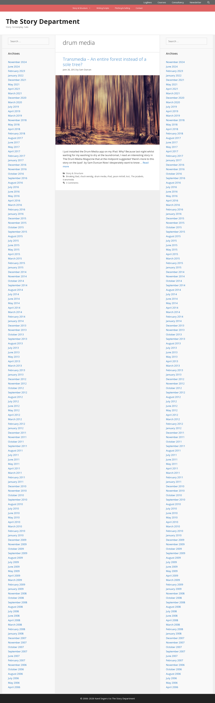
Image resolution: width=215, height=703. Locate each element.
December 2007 (17, 638)
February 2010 (16, 531)
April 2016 (14, 200)
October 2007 (16, 647)
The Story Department (43, 21)
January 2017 (16, 160)
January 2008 (16, 633)
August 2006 (15, 673)
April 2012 (14, 415)
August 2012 (15, 397)
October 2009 (16, 548)
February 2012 (16, 423)
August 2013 (15, 343)
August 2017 (15, 138)
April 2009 (14, 575)
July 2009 (13, 562)
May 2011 (14, 464)
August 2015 (15, 236)
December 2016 (17, 164)
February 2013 (16, 370)
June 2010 (14, 513)
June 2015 (14, 245)
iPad (110, 176)
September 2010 (17, 499)
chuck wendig (86, 176)
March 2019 (15, 115)
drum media (100, 176)
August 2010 (15, 504)
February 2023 (16, 71)
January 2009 (16, 589)
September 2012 (17, 392)
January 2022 (16, 75)
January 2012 (16, 428)
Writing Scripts (103, 8)
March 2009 (15, 580)
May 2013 (14, 356)
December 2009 (17, 540)
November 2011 (17, 437)
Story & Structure (80, 8)
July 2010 (13, 508)
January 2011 (16, 481)
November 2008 (17, 593)
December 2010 (17, 486)
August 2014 (15, 289)
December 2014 (17, 272)
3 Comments (72, 182)
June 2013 (14, 352)
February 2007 (16, 660)
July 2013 (13, 347)
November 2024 (17, 62)
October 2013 (16, 334)
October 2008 (16, 597)
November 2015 (17, 222)
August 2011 (15, 450)
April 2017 (14, 151)
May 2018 (14, 124)
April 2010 (14, 522)
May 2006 (14, 682)
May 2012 (14, 410)
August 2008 (15, 606)
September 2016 (17, 178)
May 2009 (14, 571)
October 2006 (16, 669)
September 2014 (17, 285)
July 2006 (13, 678)
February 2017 (16, 156)
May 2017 (14, 147)
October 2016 (16, 173)
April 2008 (14, 620)
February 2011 (16, 477)
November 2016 (17, 169)
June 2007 (14, 656)
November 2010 (17, 490)
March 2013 (15, 365)
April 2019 (14, 111)
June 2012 (14, 406)
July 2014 (13, 294)
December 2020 (17, 97)
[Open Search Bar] (208, 2)
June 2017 (14, 142)
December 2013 (17, 325)
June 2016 (14, 191)
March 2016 (15, 205)
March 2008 (15, 624)
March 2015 (15, 258)
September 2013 (17, 339)
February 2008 (16, 629)
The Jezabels (137, 176)
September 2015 (17, 231)
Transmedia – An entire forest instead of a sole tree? (104, 61)
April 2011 (14, 468)
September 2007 (17, 651)
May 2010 (14, 517)
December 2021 (17, 80)
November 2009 (17, 544)
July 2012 (13, 401)
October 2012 (16, 388)
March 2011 (15, 472)
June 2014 (14, 298)
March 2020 (15, 102)
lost (128, 176)
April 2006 (14, 687)
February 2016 (16, 209)
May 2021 (14, 84)
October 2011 (16, 441)
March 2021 (15, 93)
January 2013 (16, 374)
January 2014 (16, 321)
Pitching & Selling (122, 8)
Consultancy (178, 2)
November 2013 (17, 330)
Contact (139, 8)
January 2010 (16, 535)
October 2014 (16, 281)
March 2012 (15, 419)
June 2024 (14, 66)
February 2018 (16, 133)
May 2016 (14, 196)
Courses (162, 2)
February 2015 (16, 263)
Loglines (147, 2)
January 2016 (16, 213)
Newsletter (195, 2)
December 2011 (17, 432)
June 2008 (14, 615)
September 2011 (17, 446)
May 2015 (14, 249)
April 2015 (14, 254)
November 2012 (17, 383)
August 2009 (15, 557)
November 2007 (17, 642)
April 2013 (14, 361)
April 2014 (14, 307)
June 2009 (14, 566)
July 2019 (13, 106)
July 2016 (13, 187)
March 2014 (15, 312)
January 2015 (16, 267)
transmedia (68, 179)
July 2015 (13, 240)
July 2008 (13, 611)
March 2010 (15, 526)
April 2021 (14, 88)
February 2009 (16, 584)
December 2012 (17, 379)
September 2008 (17, 602)
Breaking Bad (72, 176)
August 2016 (15, 182)
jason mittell (119, 176)
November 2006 (17, 665)
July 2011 (13, 455)
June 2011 (14, 459)
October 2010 (16, 495)
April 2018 (14, 129)
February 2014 (16, 316)
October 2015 (16, 227)
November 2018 (17, 120)
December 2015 (17, 218)
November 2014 (17, 276)
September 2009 (17, 553)
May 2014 (14, 303)
